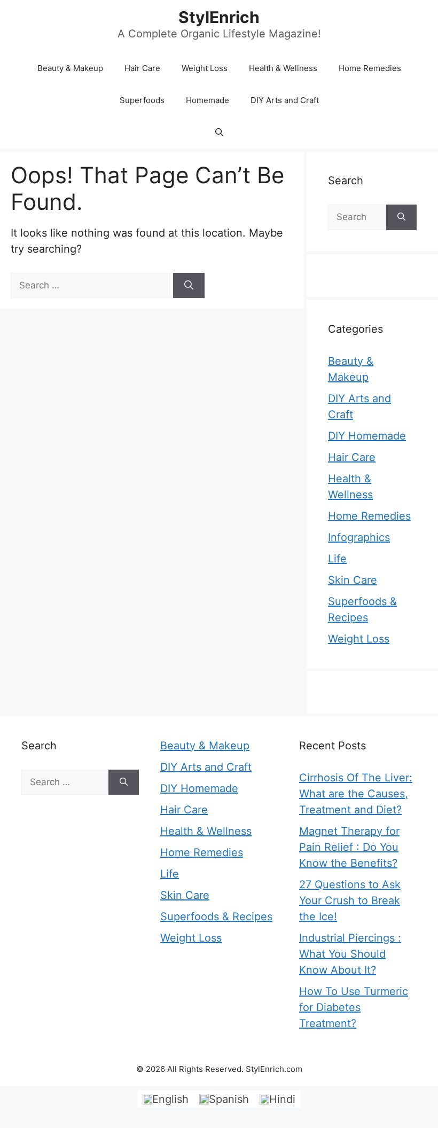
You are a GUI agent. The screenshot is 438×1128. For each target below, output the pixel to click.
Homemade (207, 100)
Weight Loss (205, 68)
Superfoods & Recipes (216, 916)
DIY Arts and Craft (285, 100)
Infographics (359, 537)
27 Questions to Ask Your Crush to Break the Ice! (350, 900)
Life (337, 558)
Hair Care (142, 68)
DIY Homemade (367, 435)
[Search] (189, 286)
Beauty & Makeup (70, 68)
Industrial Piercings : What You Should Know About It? (350, 953)
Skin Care (352, 580)
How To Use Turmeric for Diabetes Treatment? (353, 1007)
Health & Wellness (283, 68)
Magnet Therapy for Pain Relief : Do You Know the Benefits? (349, 847)
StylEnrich (219, 17)
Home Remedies (370, 68)
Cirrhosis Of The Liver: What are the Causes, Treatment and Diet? (355, 793)
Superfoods (142, 100)
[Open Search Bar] (219, 132)
